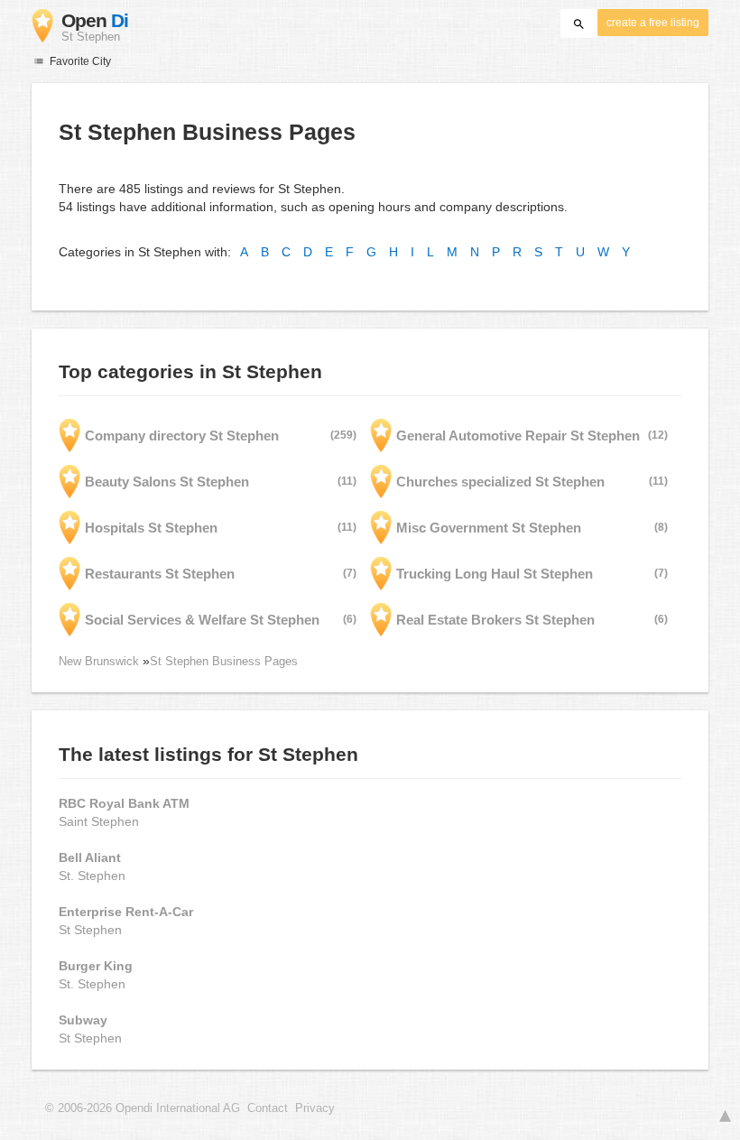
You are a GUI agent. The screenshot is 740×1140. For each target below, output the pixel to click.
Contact (267, 1108)
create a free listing (652, 22)
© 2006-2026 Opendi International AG (142, 1108)
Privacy (315, 1108)
